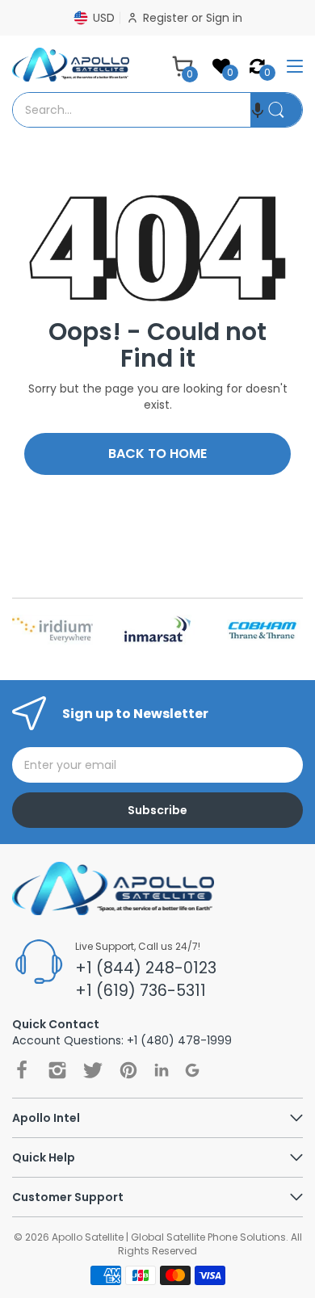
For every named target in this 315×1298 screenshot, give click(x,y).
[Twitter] (93, 1070)
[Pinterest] (128, 1070)
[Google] (192, 1070)
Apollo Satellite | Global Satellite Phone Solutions (169, 1237)
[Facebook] (22, 1070)
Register (167, 18)
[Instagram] (57, 1070)
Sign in (224, 18)
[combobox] (131, 110)
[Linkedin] (161, 1070)
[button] (257, 110)
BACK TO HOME (157, 453)
